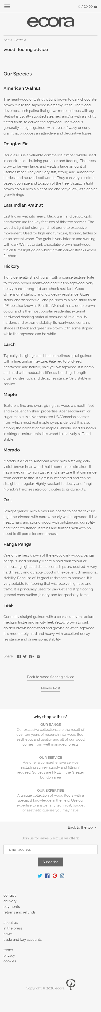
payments (12, 907)
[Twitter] (40, 875)
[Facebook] (47, 875)
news (8, 934)
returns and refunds (19, 912)
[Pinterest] (55, 875)
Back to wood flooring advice (50, 677)
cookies (10, 961)
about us (11, 923)
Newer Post (50, 688)
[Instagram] (62, 875)
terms (8, 950)
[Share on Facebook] (19, 656)
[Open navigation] (7, 6)
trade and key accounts (23, 939)
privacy (9, 955)
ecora (59, 988)
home (8, 40)
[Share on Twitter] (25, 656)
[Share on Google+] (31, 656)
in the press (13, 928)
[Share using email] (38, 656)
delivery (10, 901)
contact (10, 895)
